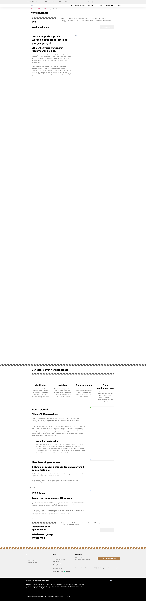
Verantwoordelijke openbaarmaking (54, 596)
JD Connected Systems (64, 1)
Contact (118, 5)
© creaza (67, 596)
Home (27, 1)
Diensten (90, 5)
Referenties (109, 5)
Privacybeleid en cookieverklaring (34, 596)
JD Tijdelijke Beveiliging (50, 1)
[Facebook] (113, 596)
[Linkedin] (118, 596)
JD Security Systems (37, 1)
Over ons (100, 5)
